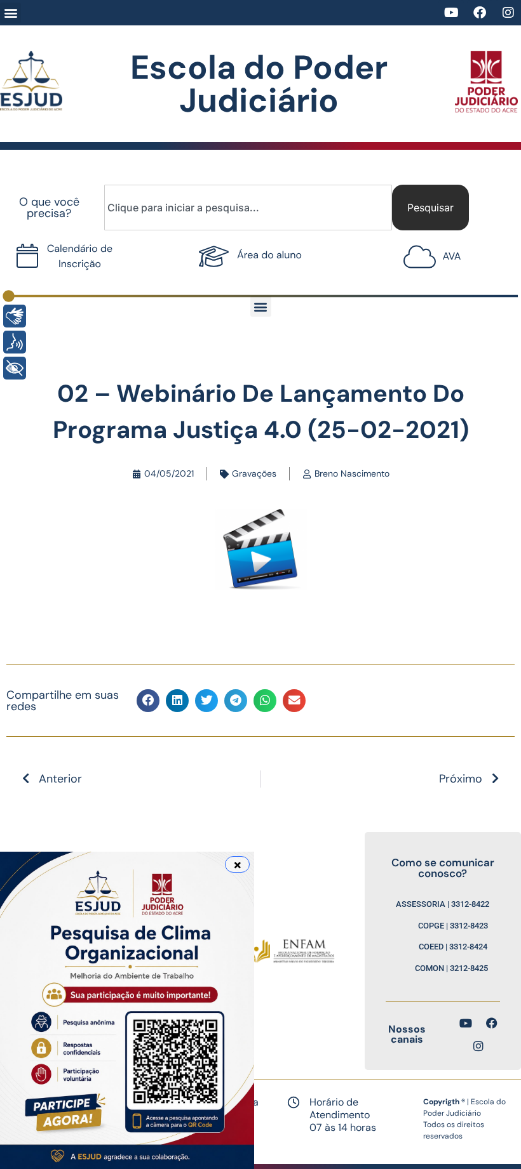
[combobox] (248, 207)
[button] (10, 13)
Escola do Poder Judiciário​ (259, 84)
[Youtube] (451, 12)
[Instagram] (508, 12)
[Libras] (14, 316)
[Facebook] (479, 12)
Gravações (254, 473)
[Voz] (14, 342)
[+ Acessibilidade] (14, 368)
